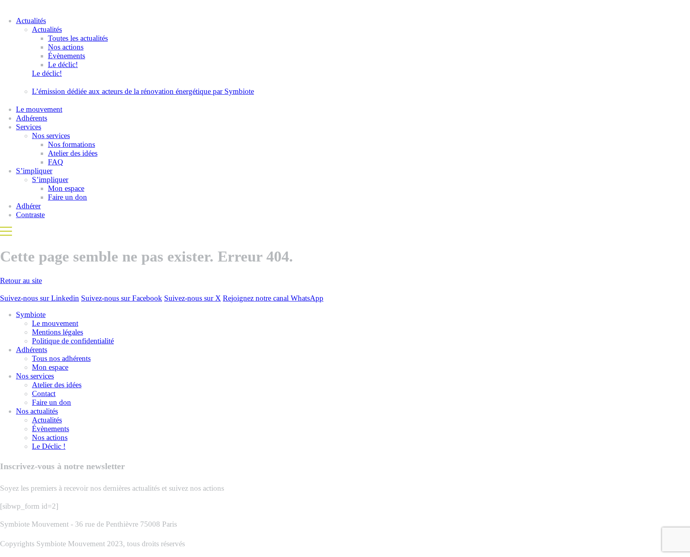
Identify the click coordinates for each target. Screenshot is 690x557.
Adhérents (31, 118)
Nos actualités (37, 411)
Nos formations (71, 144)
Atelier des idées (72, 153)
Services (28, 127)
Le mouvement (39, 109)
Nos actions (65, 47)
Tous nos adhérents (61, 358)
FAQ (55, 162)
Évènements (66, 56)
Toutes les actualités (78, 38)
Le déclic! (63, 64)
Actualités (31, 20)
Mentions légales (57, 332)
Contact (44, 393)
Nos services (51, 135)
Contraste (30, 214)
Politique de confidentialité (73, 341)
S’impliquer (34, 171)
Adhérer (28, 206)
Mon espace (66, 188)
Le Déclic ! (48, 446)
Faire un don (67, 197)
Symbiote (31, 314)
